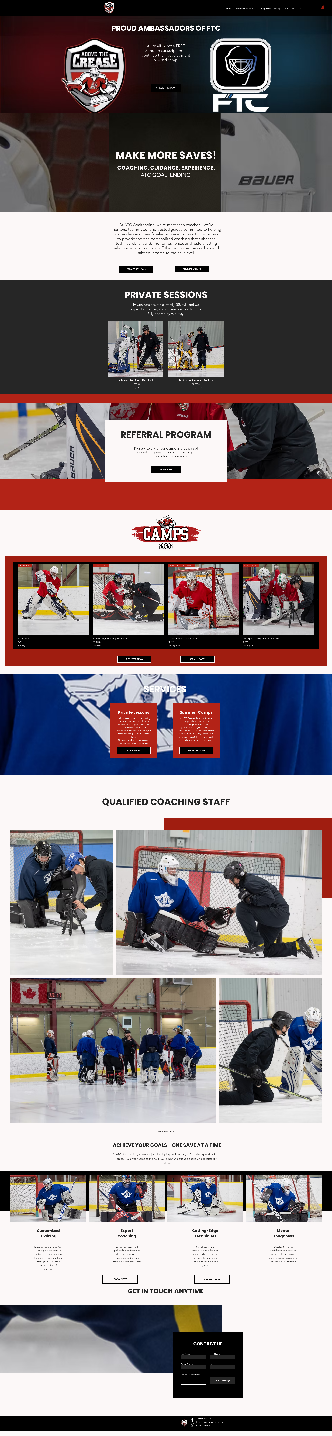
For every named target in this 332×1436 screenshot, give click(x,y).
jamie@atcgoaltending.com (211, 1422)
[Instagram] (192, 1424)
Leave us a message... (190, 1374)
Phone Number (188, 1364)
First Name (186, 1354)
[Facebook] (192, 1420)
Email (212, 1364)
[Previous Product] (14, 599)
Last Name (215, 1354)
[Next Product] (317, 599)
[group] (165, 355)
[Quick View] (135, 349)
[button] (322, 7)
